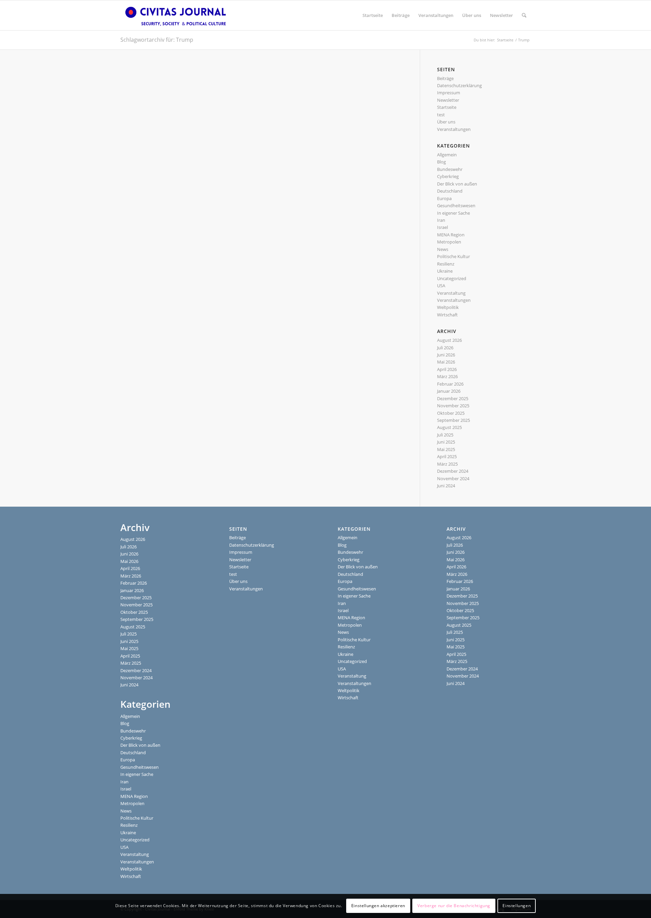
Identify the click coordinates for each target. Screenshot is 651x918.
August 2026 (449, 340)
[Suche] (524, 15)
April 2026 (447, 369)
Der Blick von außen (457, 184)
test (441, 115)
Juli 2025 (445, 435)
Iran (441, 220)
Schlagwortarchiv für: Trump (156, 39)
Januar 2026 (448, 391)
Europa (444, 198)
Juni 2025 (446, 442)
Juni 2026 (446, 355)
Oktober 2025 (451, 413)
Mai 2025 (446, 449)
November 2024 (453, 478)
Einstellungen (516, 906)
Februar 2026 (450, 384)
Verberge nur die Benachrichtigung (453, 906)
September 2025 (453, 420)
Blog (441, 162)
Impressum (448, 93)
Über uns (446, 122)
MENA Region (451, 235)
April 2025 (447, 456)
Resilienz (445, 264)
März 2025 (447, 464)
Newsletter (448, 100)
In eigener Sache (453, 213)
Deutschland (449, 191)
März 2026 (447, 376)
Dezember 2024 (452, 471)
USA (441, 285)
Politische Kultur (453, 256)
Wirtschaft (447, 315)
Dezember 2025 (452, 398)
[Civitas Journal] (175, 15)
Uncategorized (451, 278)
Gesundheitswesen (456, 205)
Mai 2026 (446, 362)
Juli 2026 (445, 348)
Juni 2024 (446, 486)
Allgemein (447, 155)
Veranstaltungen (454, 129)
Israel (442, 227)
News (442, 249)
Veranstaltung (451, 293)
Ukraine (445, 271)
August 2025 (449, 427)
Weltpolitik (448, 307)
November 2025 (453, 406)
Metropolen (449, 242)
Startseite (446, 107)
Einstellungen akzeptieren (378, 906)
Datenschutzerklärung (459, 85)
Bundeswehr (449, 169)
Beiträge (445, 78)
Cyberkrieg (448, 176)
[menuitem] (372, 15)
